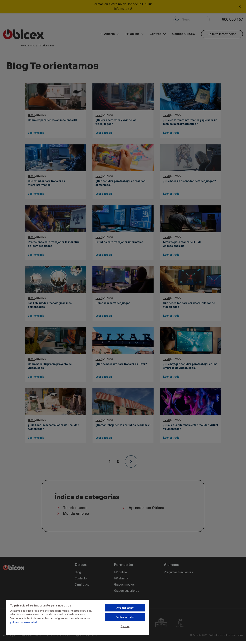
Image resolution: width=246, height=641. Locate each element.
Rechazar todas (125, 617)
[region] (77, 617)
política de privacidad (23, 622)
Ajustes (125, 626)
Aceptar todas (125, 607)
